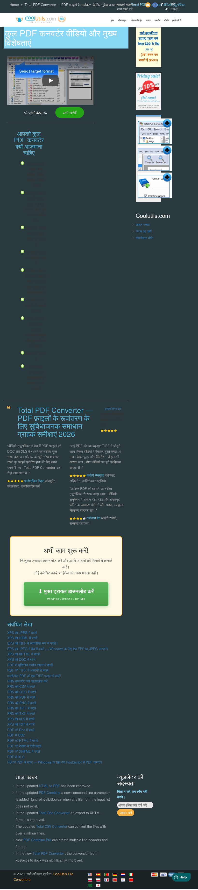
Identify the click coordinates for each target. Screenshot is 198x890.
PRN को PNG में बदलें (21, 702)
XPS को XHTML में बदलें (23, 654)
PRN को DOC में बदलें (21, 691)
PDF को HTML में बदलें (22, 740)
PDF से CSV (16, 735)
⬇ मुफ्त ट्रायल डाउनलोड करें (66, 594)
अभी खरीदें (70, 112)
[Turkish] (115, 880)
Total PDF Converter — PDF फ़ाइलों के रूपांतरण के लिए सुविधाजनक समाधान (75, 4)
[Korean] (123, 880)
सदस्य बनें (126, 812)
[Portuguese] (107, 874)
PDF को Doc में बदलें (20, 729)
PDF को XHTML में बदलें (23, 751)
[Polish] (99, 880)
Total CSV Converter (51, 826)
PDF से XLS (15, 756)
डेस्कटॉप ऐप (136, 20)
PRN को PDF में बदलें (21, 697)
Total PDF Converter (49, 853)
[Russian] (91, 880)
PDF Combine (50, 792)
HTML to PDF (49, 785)
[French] (107, 880)
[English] (91, 874)
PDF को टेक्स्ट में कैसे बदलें (24, 746)
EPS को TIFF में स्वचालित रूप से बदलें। (32, 643)
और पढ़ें (149, 49)
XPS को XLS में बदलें (20, 718)
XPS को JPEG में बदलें (22, 632)
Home (14, 4)
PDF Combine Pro (37, 839)
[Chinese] (132, 880)
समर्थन (158, 20)
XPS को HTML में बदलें (22, 637)
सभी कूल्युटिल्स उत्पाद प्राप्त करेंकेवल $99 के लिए (148, 38)
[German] (115, 874)
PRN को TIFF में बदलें (21, 708)
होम (112, 20)
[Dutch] (123, 874)
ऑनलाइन (122, 20)
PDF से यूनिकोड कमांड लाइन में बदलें (30, 664)
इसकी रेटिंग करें (113, 409)
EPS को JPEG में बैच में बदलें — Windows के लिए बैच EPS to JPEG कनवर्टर (57, 648)
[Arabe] (91, 885)
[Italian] (132, 874)
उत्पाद (148, 20)
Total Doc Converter (55, 812)
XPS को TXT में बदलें (21, 724)
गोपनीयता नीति (144, 238)
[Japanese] (99, 885)
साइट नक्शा (143, 224)
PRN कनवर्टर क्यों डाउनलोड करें (27, 681)
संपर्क (166, 20)
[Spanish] (99, 874)
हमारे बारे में (176, 20)
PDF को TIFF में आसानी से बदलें (27, 670)
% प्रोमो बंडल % (35, 112)
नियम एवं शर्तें (143, 231)
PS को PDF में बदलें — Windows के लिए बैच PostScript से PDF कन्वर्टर (54, 762)
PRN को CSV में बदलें (21, 686)
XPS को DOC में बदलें (21, 659)
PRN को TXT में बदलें (21, 713)
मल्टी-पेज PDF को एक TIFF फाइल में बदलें (34, 675)
